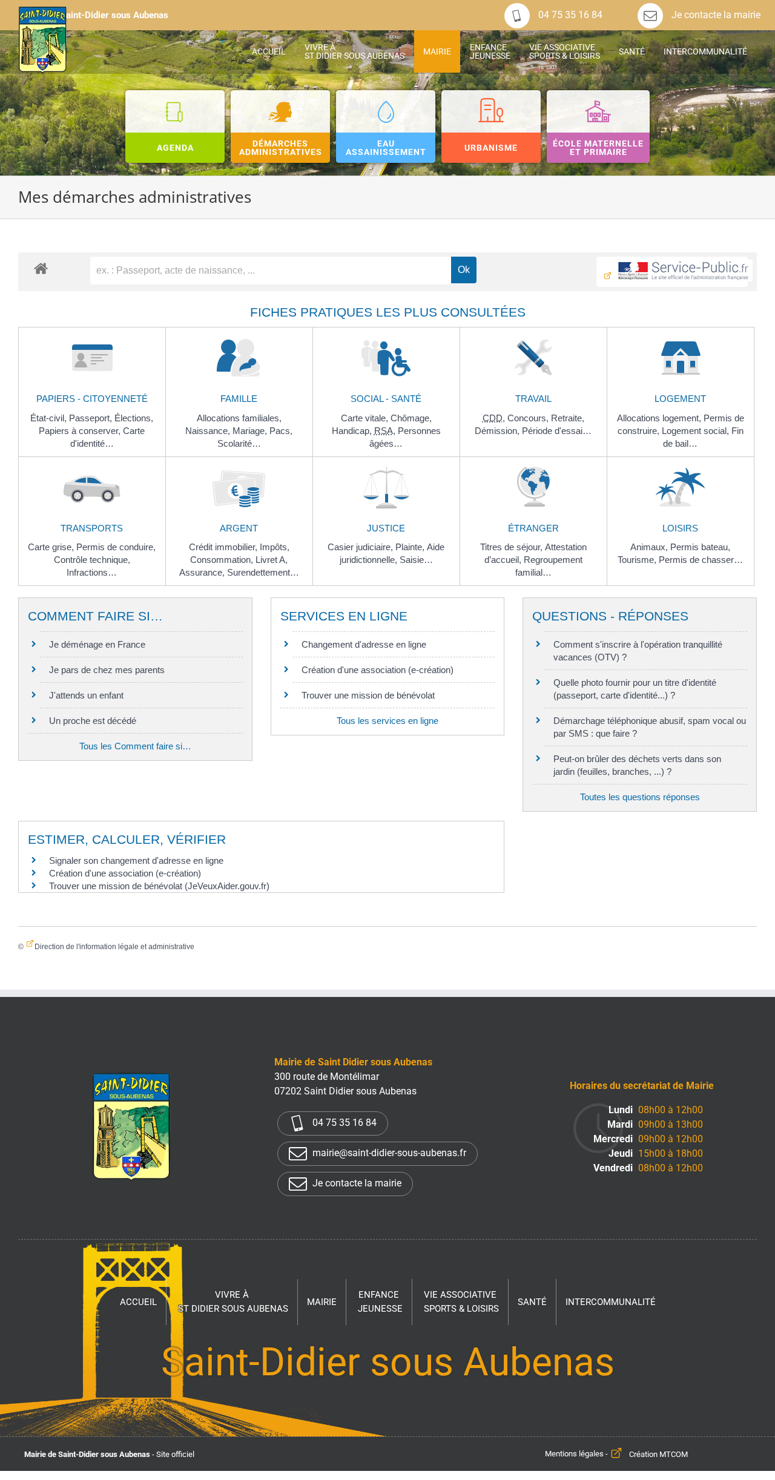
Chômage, (411, 418)
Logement (680, 398)
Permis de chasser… (701, 559)
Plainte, (411, 547)
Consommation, (223, 559)
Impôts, (274, 547)
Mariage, (250, 431)
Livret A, (272, 559)
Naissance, (208, 431)
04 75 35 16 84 (569, 15)
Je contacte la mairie (714, 15)
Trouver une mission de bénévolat (368, 695)
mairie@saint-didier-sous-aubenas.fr (388, 1153)
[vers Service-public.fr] (672, 272)
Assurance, (203, 572)
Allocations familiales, (239, 418)
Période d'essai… (557, 431)
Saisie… (416, 559)
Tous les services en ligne (387, 720)
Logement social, (696, 431)
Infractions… (92, 572)
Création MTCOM (658, 1454)
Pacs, (280, 431)
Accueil (138, 1302)
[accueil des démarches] (40, 268)
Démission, (498, 431)
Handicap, (353, 431)
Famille (238, 398)
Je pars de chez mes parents (107, 670)
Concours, (529, 418)
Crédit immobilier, (224, 547)
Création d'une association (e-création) (377, 670)
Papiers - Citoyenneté (92, 398)
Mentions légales (574, 1454)
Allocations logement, (660, 418)
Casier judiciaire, (361, 547)
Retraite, (567, 418)
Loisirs (680, 528)
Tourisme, (638, 559)
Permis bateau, (700, 547)
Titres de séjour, (512, 547)
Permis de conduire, (116, 547)
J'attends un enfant (86, 695)
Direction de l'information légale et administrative (114, 946)
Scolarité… (239, 443)
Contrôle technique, (92, 559)
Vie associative (461, 1301)
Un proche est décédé (92, 720)
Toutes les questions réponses (640, 797)
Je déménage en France (97, 644)
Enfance (380, 1301)
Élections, (133, 418)
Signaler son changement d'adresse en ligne (136, 860)
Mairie (322, 1302)
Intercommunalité (611, 1302)
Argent (239, 528)
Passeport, (91, 418)
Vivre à (233, 1301)
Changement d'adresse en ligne (364, 644)
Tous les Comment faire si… (135, 746)
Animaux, (650, 547)
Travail (533, 398)
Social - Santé (386, 398)
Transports (92, 528)
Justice (386, 528)
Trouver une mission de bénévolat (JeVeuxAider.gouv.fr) (159, 886)
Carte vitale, (366, 418)
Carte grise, (52, 547)
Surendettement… (263, 572)
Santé (532, 1302)
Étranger (533, 528)
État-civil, (49, 418)
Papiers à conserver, (81, 431)
